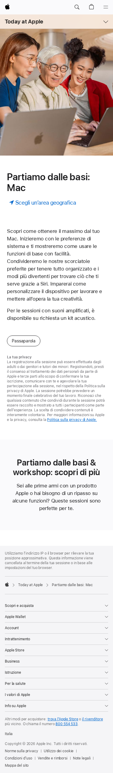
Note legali (82, 758)
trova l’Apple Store (63, 719)
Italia (9, 734)
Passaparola (24, 341)
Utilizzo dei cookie (59, 751)
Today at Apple (24, 21)
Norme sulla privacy (21, 751)
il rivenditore (92, 719)
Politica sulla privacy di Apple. (72, 420)
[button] (77, 7)
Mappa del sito (17, 765)
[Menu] (106, 7)
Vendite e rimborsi (52, 758)
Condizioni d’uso (18, 758)
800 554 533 (66, 724)
